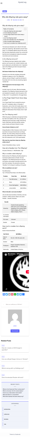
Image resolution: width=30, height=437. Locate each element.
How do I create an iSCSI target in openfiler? (12, 349)
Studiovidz (17, 434)
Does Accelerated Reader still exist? (12, 377)
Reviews (6, 419)
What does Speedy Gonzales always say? (13, 396)
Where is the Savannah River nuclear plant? (14, 389)
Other (4, 11)
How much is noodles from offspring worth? (15, 43)
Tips (5, 424)
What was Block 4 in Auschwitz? (11, 394)
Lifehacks (6, 414)
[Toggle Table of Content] (24, 29)
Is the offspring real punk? (10, 33)
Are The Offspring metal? (10, 38)
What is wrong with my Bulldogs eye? (13, 368)
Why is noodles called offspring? (12, 41)
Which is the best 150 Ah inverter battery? (13, 391)
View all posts (15, 331)
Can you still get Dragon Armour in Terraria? (15, 359)
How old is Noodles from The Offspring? (14, 39)
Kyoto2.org (22, 2)
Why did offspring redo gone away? (13, 31)
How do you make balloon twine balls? (12, 393)
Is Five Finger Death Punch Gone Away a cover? (14, 35)
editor (8, 20)
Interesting (7, 409)
